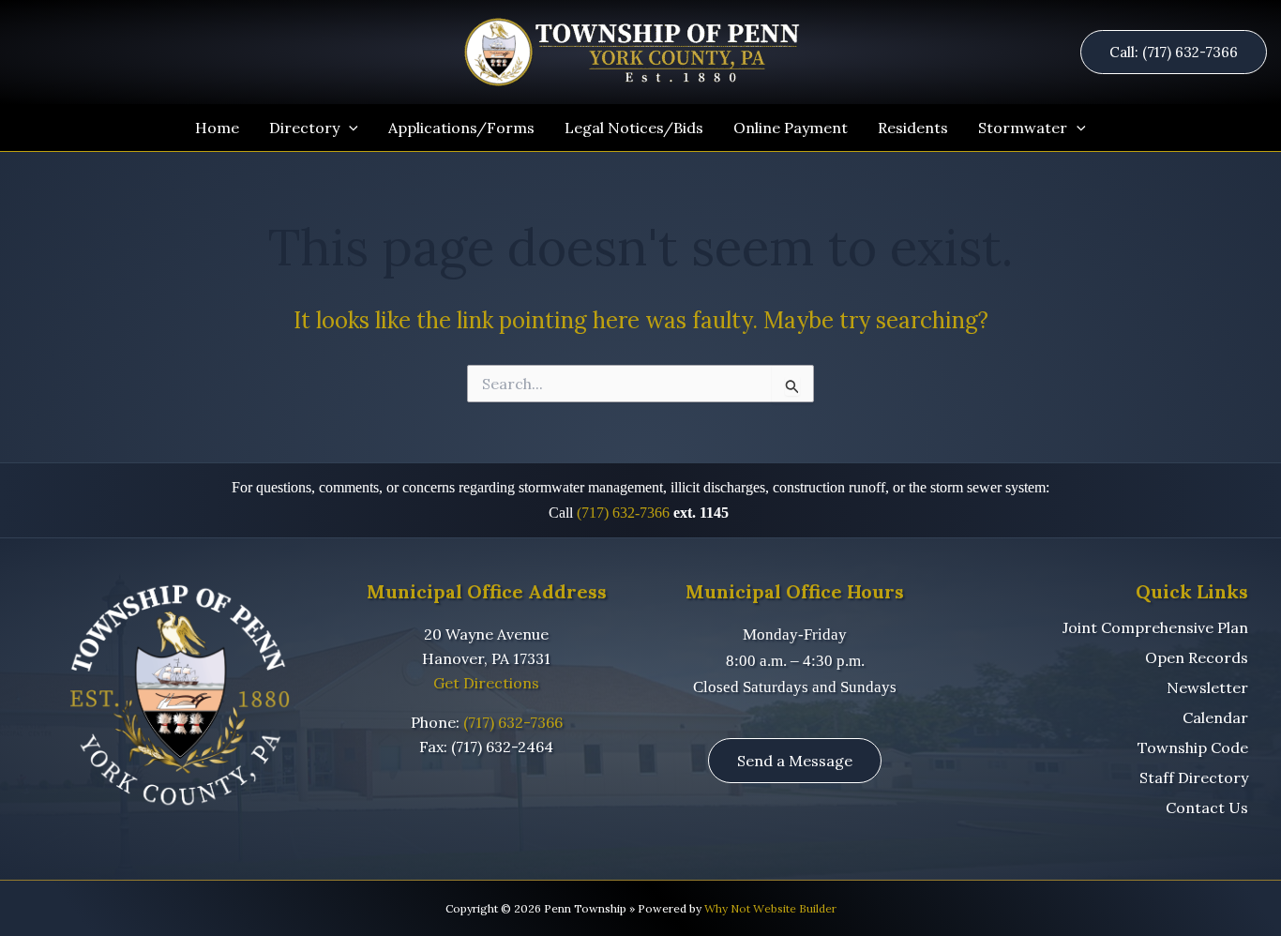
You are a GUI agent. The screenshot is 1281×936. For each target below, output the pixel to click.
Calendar (1215, 717)
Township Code (1193, 747)
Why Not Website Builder (770, 908)
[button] (1180, 52)
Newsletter (1207, 687)
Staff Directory (1193, 777)
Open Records (1196, 657)
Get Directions (486, 682)
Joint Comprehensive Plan (1155, 627)
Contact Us (1207, 807)
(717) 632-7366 (623, 513)
